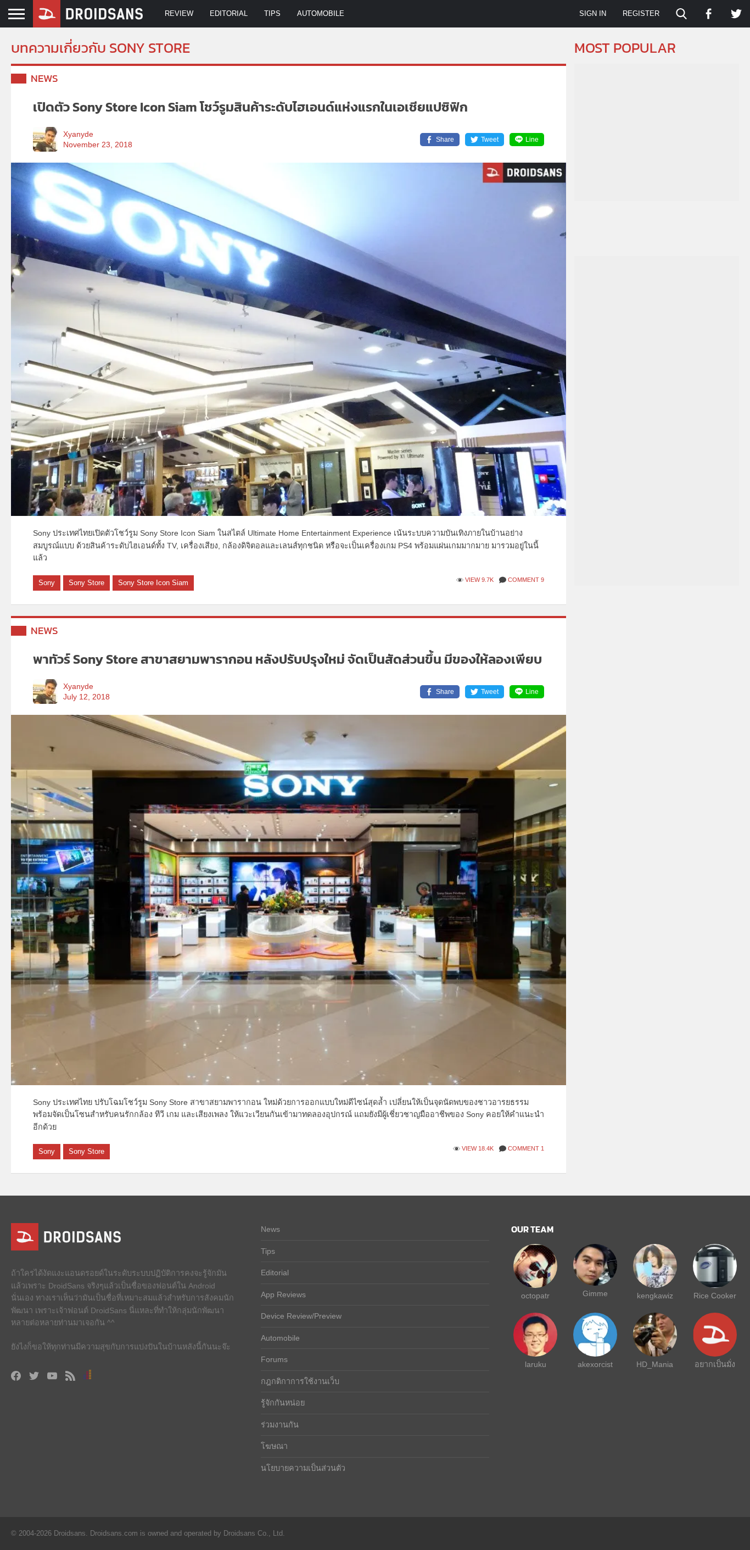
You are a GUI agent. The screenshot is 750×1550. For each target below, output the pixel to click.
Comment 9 (526, 579)
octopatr (535, 1295)
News (44, 78)
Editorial (229, 13)
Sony (46, 583)
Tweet (490, 139)
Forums (274, 1359)
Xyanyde (78, 134)
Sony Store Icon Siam (153, 583)
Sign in (592, 13)
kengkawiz (655, 1295)
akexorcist (595, 1364)
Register (641, 13)
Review (179, 13)
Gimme (595, 1293)
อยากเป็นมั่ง (715, 1364)
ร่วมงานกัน (280, 1424)
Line (532, 139)
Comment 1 (526, 1148)
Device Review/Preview (301, 1316)
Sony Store (86, 583)
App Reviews (283, 1294)
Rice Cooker (714, 1295)
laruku (535, 1364)
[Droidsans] (88, 13)
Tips (272, 13)
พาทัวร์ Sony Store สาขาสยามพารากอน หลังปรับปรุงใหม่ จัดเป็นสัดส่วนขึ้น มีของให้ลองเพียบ (287, 659)
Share (445, 139)
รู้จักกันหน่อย (283, 1402)
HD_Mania (654, 1364)
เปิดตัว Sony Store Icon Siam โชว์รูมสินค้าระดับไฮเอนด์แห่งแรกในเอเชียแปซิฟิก (250, 106)
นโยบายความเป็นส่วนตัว (303, 1468)
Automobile (320, 13)
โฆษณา (274, 1446)
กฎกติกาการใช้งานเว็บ (300, 1381)
